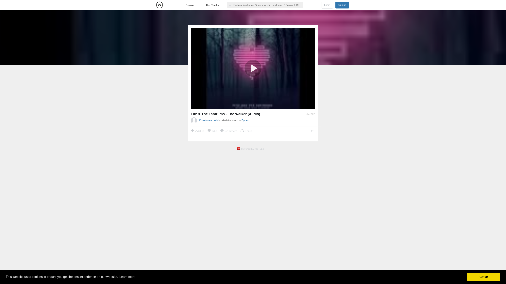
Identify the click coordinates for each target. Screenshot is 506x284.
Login (327, 5)
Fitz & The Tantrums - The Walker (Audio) (225, 114)
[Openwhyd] (159, 5)
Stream (190, 5)
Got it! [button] (484, 276)
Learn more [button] (127, 276)
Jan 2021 (311, 114)
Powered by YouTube (252, 148)
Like (214, 131)
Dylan (245, 120)
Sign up (342, 5)
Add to (199, 131)
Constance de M (209, 120)
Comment (231, 131)
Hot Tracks (212, 5)
